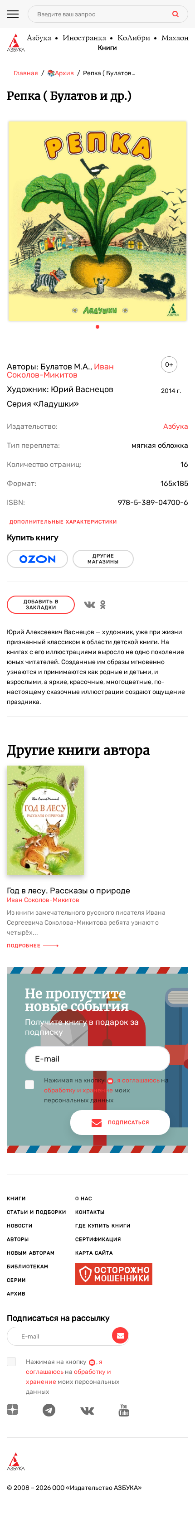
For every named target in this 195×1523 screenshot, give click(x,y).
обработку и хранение (78, 1090)
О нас (83, 1199)
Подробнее (24, 946)
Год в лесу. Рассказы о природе (68, 891)
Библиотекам (28, 1267)
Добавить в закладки (41, 605)
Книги (107, 48)
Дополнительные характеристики (63, 522)
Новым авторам (31, 1253)
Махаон (174, 38)
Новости (20, 1226)
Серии (16, 1280)
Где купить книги (103, 1226)
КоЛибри (133, 38)
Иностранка (84, 38)
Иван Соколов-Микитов (60, 371)
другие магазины (103, 559)
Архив (16, 1294)
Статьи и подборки (36, 1212)
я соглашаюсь (138, 1080)
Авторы (18, 1239)
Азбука (38, 38)
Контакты (90, 1212)
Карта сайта (94, 1253)
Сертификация (98, 1239)
